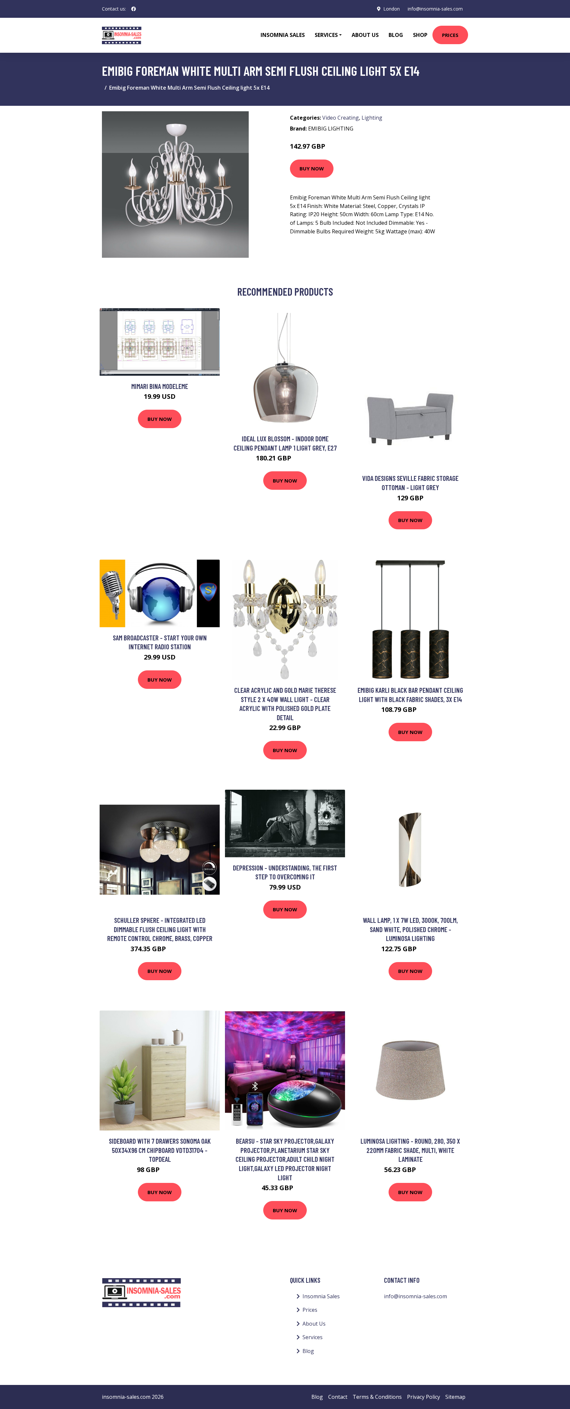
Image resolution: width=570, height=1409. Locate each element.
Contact (337, 1396)
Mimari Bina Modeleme (159, 386)
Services (312, 1337)
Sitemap (455, 1396)
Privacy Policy (423, 1396)
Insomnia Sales (283, 35)
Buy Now (312, 168)
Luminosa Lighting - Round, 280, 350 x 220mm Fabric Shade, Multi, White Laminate (410, 1150)
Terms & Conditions (377, 1396)
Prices (450, 35)
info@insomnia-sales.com (435, 9)
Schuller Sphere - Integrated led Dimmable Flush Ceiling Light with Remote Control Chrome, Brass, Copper (159, 929)
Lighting (372, 117)
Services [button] (326, 35)
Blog (396, 35)
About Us (365, 35)
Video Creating (340, 117)
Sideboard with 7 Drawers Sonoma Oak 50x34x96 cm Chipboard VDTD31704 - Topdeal (160, 1150)
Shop (420, 35)
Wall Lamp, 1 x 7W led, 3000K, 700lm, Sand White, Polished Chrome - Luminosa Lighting (410, 929)
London (391, 9)
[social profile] (134, 9)
